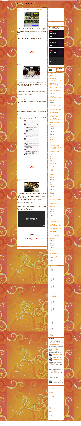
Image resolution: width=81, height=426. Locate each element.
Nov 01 (52, 315)
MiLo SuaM (51, 158)
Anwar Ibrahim (52, 126)
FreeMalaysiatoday (51, 392)
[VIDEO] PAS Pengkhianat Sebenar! (54, 363)
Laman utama (32, 247)
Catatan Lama (44, 247)
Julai (51, 320)
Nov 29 (52, 277)
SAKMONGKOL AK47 (53, 83)
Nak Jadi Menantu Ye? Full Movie (54, 232)
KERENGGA (51, 75)
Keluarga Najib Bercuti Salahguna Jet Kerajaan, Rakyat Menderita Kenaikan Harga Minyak (58, 354)
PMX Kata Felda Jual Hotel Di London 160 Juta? (56, 90)
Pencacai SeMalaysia (53, 231)
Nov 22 (52, 285)
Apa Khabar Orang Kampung (54, 112)
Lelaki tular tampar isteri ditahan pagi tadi (55, 113)
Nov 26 (52, 280)
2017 (50, 269)
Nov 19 (52, 288)
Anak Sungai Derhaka (53, 118)
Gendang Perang (52, 238)
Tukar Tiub (51, 133)
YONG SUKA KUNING (53, 213)
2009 (50, 333)
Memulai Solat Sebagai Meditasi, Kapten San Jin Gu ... (55, 296)
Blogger (46, 424)
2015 (50, 271)
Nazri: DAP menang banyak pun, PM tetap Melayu (56, 130)
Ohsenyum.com (52, 86)
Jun (51, 321)
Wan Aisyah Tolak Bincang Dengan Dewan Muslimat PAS (57, 349)
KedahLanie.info (52, 191)
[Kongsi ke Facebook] (20, 10)
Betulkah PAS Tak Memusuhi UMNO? (54, 371)
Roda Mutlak (52, 234)
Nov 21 (52, 286)
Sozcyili (51, 104)
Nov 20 (52, 287)
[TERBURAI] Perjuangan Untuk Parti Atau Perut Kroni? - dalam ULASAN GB (55, 344)
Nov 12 (52, 302)
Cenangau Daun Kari (53, 206)
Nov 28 (52, 278)
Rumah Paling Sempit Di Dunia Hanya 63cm (55, 87)
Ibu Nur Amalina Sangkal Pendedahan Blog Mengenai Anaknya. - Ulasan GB (55, 340)
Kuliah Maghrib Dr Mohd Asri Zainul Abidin (55, 225)
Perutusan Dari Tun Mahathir (53, 163)
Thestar (50, 416)
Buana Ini (51, 154)
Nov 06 (52, 309)
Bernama (50, 407)
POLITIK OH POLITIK (52, 166)
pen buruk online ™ (53, 181)
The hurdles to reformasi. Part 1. (54, 84)
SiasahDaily (50, 415)
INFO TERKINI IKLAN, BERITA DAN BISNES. (56, 92)
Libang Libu (51, 184)
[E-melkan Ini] (17, 10)
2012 (50, 329)
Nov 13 (52, 301)
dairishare (51, 108)
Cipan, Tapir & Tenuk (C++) (54, 89)
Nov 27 (52, 279)
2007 (50, 335)
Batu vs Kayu (52, 162)
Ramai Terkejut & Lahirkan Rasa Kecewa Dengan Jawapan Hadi (30, 63)
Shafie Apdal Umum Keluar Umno (54, 253)
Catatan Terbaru (19, 247)
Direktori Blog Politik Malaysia (54, 198)
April (51, 323)
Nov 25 (52, 281)
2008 (50, 334)
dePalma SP (51, 142)
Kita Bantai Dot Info (53, 227)
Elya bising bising (52, 202)
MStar (50, 404)
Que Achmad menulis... (53, 96)
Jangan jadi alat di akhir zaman (54, 116)
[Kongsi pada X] (19, 10)
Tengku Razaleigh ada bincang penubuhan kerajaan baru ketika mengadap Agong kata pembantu (55, 160)
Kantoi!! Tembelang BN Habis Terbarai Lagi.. (55, 262)
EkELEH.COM (52, 100)
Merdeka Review (51, 399)
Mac (51, 324)
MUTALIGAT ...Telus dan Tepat (54, 122)
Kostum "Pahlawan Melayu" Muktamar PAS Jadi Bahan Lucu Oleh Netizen (58, 359)
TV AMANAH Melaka (53, 224)
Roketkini (50, 395)
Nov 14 (52, 300)
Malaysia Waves (52, 150)
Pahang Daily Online (53, 78)
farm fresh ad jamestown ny (53, 259)
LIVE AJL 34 (51, 169)
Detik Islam (51, 139)
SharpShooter (52, 209)
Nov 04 (52, 311)
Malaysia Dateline (51, 388)
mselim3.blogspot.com (53, 245)
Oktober (52, 316)
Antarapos (50, 400)
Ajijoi (50, 242)
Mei (51, 322)
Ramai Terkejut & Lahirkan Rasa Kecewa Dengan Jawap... (55, 294)
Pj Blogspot (51, 115)
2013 (50, 328)
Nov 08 (52, 307)
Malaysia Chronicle (51, 396)
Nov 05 (52, 310)
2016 (50, 270)
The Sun (50, 408)
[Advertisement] (32, 60)
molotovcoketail (39, 424)
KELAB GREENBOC (24, 3)
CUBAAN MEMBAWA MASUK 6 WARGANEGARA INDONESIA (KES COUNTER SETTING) (56, 106)
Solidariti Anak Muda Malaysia (54, 145)
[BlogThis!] (18, 10)
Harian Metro (51, 411)
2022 (50, 268)
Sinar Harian (50, 403)
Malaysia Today (51, 412)
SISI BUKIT (51, 174)
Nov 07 (52, 308)
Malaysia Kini (51, 391)
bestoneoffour (52, 177)
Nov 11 (52, 303)
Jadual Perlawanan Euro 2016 (53, 256)
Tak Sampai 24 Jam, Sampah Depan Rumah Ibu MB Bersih (29, 9)
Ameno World (52, 136)
